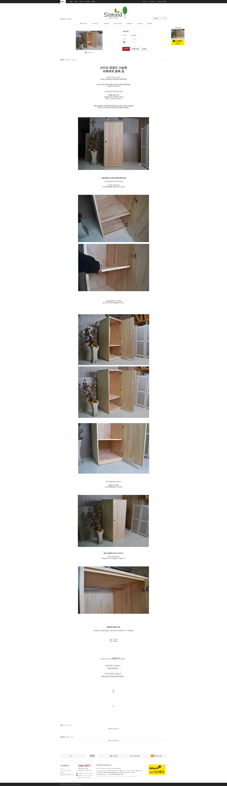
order (93, 1)
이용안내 (104, 768)
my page (88, 1)
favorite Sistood (66, 19)
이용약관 (109, 768)
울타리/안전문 (118, 23)
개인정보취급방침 (116, 768)
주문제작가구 (95, 23)
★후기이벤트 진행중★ (162, 1)
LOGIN (76, 1)
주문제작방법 (152, 1)
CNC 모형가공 (83, 23)
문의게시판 (144, 1)
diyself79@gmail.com (116, 774)
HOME (71, 1)
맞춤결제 (149, 23)
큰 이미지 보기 (90, 52)
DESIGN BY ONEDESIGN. (75, 784)
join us (82, 1)
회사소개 (98, 768)
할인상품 (140, 23)
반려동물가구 (129, 23)
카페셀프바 (106, 23)
